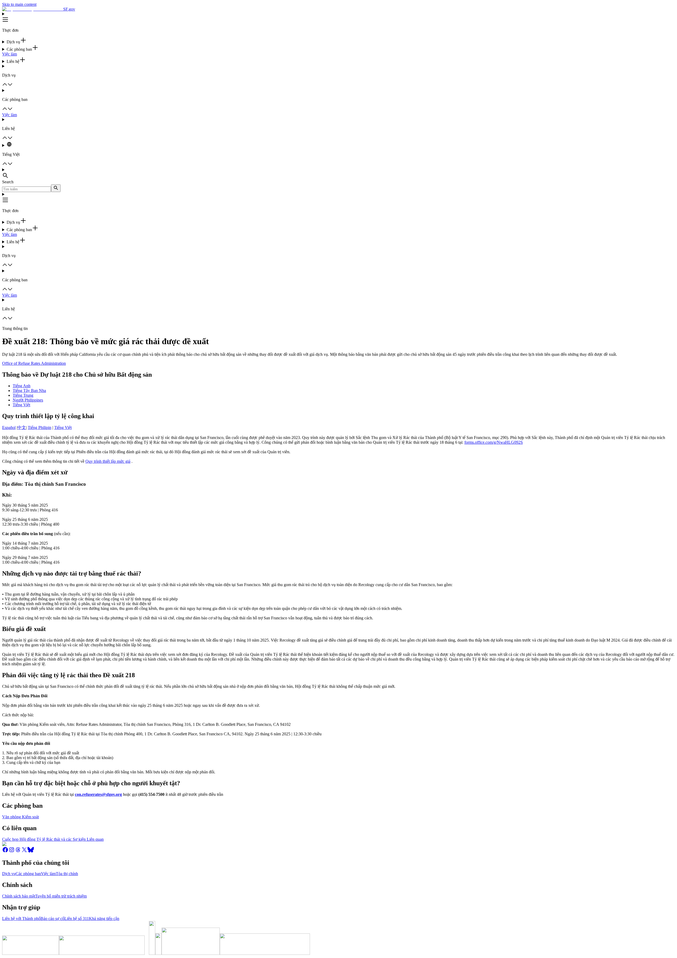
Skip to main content (19, 4)
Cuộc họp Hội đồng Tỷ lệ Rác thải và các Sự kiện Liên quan (53, 839)
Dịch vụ (9, 873)
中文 (21, 427)
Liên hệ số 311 (76, 918)
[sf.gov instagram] (11, 851)
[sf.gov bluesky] (31, 851)
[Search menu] (338, 173)
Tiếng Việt (21, 405)
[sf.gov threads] (18, 851)
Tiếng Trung (23, 395)
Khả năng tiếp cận (104, 918)
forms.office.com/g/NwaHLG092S (493, 442)
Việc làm (9, 54)
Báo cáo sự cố (52, 918)
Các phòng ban (28, 873)
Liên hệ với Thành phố (21, 918)
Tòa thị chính (67, 873)
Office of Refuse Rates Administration (34, 363)
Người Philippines (28, 400)
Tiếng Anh (21, 386)
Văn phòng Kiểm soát (20, 817)
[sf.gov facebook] (5, 851)
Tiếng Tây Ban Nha (29, 390)
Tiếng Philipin (39, 427)
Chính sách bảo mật (18, 896)
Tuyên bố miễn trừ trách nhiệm (61, 896)
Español (9, 427)
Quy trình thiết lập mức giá (107, 461)
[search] (56, 188)
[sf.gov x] (24, 851)
